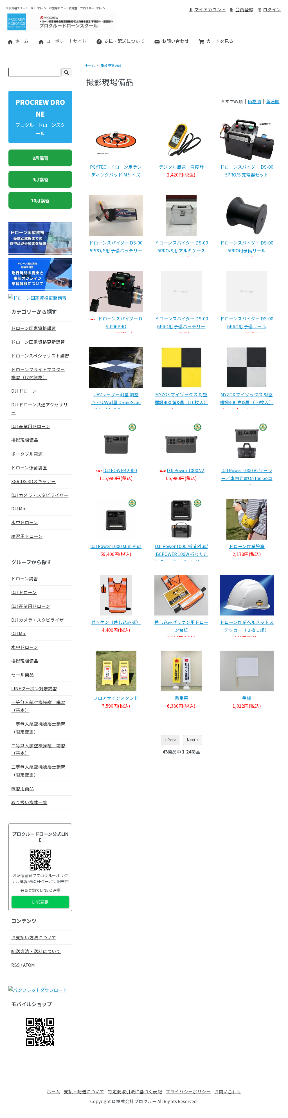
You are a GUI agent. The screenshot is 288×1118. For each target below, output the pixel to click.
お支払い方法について (33, 937)
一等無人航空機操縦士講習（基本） (38, 706)
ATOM (29, 965)
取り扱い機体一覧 (29, 802)
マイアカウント (210, 9)
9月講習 (40, 179)
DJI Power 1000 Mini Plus (115, 546)
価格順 (254, 101)
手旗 (246, 698)
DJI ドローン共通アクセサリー (39, 408)
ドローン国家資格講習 (33, 328)
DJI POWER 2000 (120, 470)
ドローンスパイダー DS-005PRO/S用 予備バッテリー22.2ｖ (116, 250)
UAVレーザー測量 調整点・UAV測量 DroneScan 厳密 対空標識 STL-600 (116, 402)
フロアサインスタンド (115, 698)
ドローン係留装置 (29, 467)
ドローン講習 (24, 578)
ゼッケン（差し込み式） (116, 622)
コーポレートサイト (66, 41)
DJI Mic (18, 508)
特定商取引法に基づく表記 (135, 1091)
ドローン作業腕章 (247, 546)
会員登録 (244, 9)
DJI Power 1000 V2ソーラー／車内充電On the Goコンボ (246, 478)
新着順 (273, 101)
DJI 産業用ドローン (30, 426)
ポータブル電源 (27, 454)
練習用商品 (22, 788)
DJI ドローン (24, 391)
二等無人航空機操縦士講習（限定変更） (38, 771)
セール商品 (22, 674)
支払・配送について (124, 41)
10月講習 (40, 200)
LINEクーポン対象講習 (34, 688)
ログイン (272, 9)
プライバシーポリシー (188, 1091)
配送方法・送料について (36, 951)
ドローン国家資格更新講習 (38, 342)
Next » (192, 740)
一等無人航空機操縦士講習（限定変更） (38, 728)
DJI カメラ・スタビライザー (39, 495)
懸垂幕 (181, 698)
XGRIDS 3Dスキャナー (33, 481)
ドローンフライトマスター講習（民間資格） (38, 373)
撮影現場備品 (111, 65)
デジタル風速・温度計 (181, 167)
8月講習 (40, 158)
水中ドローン (24, 522)
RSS (15, 965)
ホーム (22, 41)
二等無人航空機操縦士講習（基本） (38, 749)
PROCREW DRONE (40, 116)
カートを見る (219, 41)
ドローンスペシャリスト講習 (40, 355)
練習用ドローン (26, 536)
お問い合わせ (175, 41)
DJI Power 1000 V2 (185, 470)
